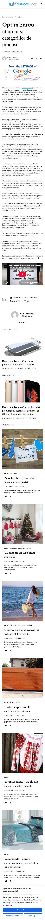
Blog (20, 17)
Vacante (30, 625)
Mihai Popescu (12, 57)
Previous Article (11, 329)
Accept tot (22, 910)
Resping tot (33, 916)
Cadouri (13, 473)
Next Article (7, 375)
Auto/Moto (9, 702)
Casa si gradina (24, 548)
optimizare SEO (27, 88)
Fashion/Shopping (17, 625)
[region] (22, 902)
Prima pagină (7, 17)
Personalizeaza (12, 916)
